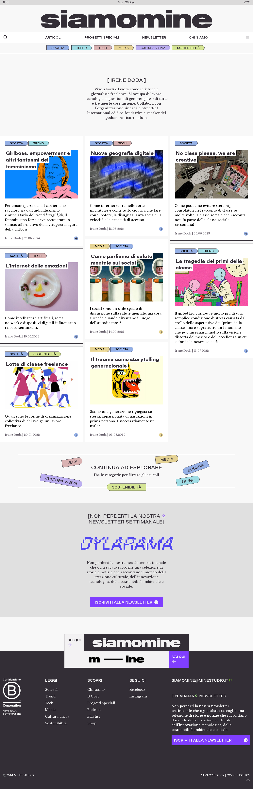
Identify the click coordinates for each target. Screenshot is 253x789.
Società (57, 48)
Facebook (137, 690)
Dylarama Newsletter (199, 696)
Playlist (93, 716)
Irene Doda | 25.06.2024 (22, 238)
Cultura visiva (153, 48)
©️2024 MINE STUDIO (18, 775)
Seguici (137, 680)
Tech (103, 48)
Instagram (138, 696)
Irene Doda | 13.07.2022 (192, 350)
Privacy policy (212, 775)
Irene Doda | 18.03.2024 (107, 229)
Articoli (53, 37)
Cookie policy (238, 775)
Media (124, 48)
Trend (81, 48)
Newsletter (154, 37)
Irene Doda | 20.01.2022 (22, 435)
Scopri (94, 680)
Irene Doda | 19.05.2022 (22, 336)
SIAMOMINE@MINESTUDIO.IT (200, 680)
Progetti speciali (101, 37)
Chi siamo (198, 37)
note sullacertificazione (12, 712)
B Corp (93, 696)
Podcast (94, 710)
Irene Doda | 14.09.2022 (107, 332)
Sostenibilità (188, 48)
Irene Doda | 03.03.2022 (107, 435)
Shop (91, 723)
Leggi (51, 680)
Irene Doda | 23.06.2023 (192, 233)
